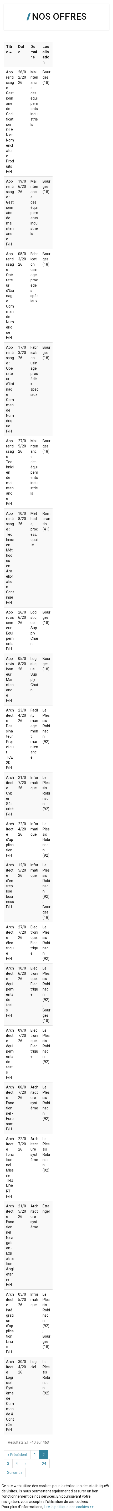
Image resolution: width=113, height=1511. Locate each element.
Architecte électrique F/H (10, 943)
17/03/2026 (22, 352)
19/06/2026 (22, 186)
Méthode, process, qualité (34, 529)
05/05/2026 (22, 1299)
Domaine (33, 52)
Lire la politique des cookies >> (69, 1507)
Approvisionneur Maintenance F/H (10, 679)
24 (44, 1463)
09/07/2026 (22, 1035)
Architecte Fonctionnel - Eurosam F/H (10, 1108)
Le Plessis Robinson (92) (46, 726)
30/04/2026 (22, 1367)
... (34, 1463)
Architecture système (34, 1097)
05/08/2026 (22, 663)
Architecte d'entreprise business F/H (10, 886)
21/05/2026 (22, 1211)
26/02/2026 (22, 77)
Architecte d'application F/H (10, 839)
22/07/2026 (22, 1144)
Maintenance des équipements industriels (34, 98)
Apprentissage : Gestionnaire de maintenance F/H (10, 212)
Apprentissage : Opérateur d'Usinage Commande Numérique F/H (10, 296)
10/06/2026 (22, 973)
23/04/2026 (22, 715)
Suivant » (14, 1472)
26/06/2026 (22, 617)
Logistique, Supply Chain (34, 628)
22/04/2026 (22, 829)
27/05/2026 (22, 446)
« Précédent (17, 1455)
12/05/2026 (22, 870)
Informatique (34, 782)
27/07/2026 (22, 932)
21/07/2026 (22, 782)
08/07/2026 (22, 1092)
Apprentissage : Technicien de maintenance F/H (10, 472)
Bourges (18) (46, 77)
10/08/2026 (22, 518)
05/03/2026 (22, 259)
